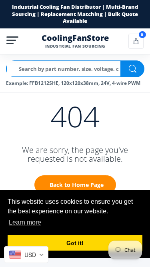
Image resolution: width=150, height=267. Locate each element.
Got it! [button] (75, 243)
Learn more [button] (25, 222)
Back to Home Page (77, 185)
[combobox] (26, 254)
